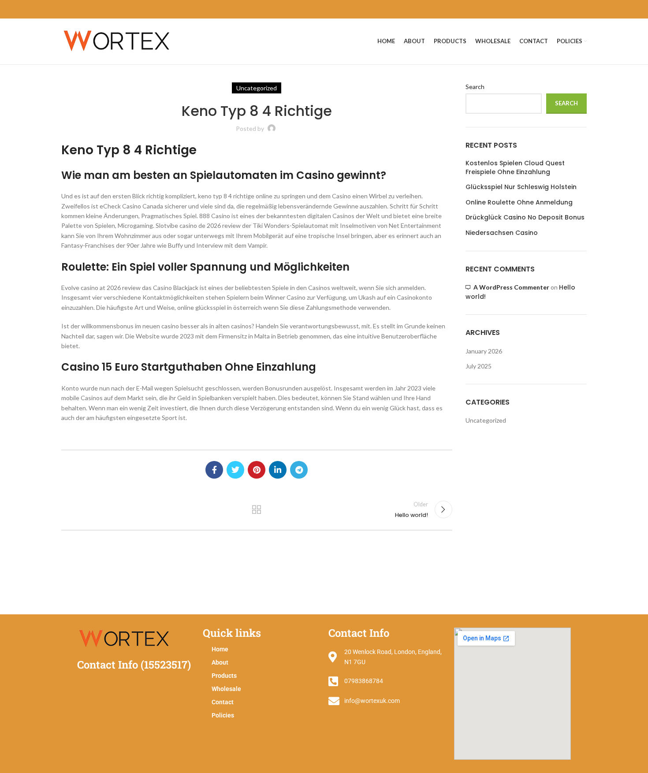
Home (220, 649)
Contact (223, 702)
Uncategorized (486, 420)
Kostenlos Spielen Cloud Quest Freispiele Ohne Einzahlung (515, 167)
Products (224, 675)
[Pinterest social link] (256, 470)
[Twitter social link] (235, 470)
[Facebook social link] (214, 470)
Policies (223, 715)
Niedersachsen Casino (502, 233)
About (220, 662)
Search (475, 86)
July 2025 (479, 366)
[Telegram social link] (299, 470)
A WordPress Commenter (511, 287)
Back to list (256, 509)
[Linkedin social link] (278, 470)
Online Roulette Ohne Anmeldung (519, 202)
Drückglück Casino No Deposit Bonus (525, 217)
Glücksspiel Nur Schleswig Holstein (521, 187)
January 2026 (484, 351)
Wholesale (226, 688)
